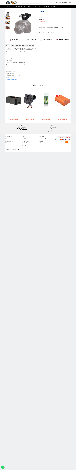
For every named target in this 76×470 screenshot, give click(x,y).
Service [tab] (12, 45)
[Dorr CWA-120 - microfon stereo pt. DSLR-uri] (24, 23)
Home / (6, 9)
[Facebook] (17, 129)
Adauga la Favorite (43, 32)
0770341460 (55, 130)
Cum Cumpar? (53, 6)
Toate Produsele (9, 6)
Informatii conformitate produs (11, 79)
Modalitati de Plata (25, 138)
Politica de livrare (8, 142)
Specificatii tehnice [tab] (18, 45)
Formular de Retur (25, 142)
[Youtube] (22, 129)
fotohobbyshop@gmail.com (54, 131)
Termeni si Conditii (8, 140)
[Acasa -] (11, 2)
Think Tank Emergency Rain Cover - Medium (29, 114)
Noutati (34, 6)
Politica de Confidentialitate (10, 141)
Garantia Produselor (25, 141)
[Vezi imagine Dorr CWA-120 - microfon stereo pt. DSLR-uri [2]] (8, 22)
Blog (19, 6)
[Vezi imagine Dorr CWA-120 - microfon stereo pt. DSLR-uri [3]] (8, 27)
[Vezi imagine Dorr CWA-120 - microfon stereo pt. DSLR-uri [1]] (8, 17)
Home (16, 6)
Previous (8, 11)
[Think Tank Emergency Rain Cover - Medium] (29, 100)
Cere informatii (51, 32)
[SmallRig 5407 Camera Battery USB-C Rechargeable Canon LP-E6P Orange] (62, 100)
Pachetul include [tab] (25, 45)
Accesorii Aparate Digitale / (14, 9)
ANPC (23, 143)
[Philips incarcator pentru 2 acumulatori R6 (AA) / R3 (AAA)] (46, 100)
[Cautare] (42, 3)
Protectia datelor (45, 6)
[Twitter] (24, 129)
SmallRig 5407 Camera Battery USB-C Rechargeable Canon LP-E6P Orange (62, 114)
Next (8, 31)
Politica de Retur (25, 140)
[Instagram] (26, 129)
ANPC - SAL (24, 145)
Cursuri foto (23, 6)
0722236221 (55, 128)
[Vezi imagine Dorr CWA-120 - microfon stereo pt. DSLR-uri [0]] (8, 14)
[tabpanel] (24, 23)
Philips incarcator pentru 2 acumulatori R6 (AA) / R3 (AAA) (46, 114)
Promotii (29, 6)
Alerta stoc (44, 24)
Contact (38, 6)
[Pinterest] (20, 129)
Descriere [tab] (8, 45)
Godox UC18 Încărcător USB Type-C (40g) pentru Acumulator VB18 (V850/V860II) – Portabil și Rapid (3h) (13, 114)
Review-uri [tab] (31, 45)
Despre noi (7, 138)
